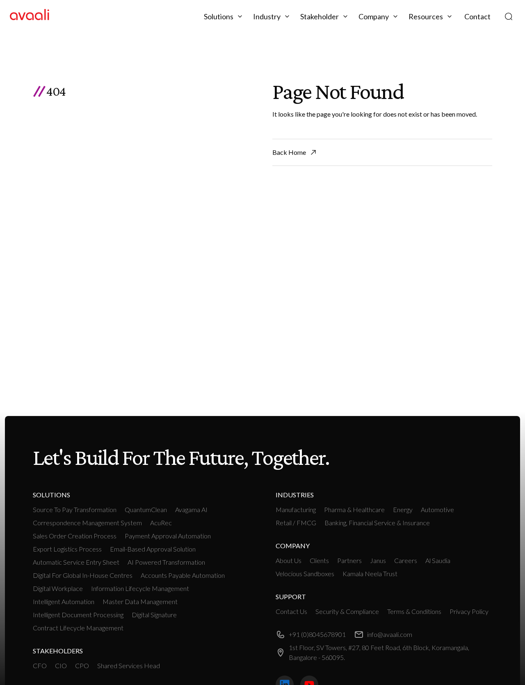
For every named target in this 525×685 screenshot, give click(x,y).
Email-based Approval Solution (153, 549)
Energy (403, 509)
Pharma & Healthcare (354, 509)
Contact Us (291, 611)
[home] (29, 16)
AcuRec (161, 522)
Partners (349, 560)
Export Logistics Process (67, 549)
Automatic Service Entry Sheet (76, 562)
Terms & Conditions (414, 611)
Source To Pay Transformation (74, 509)
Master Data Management (140, 601)
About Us (288, 560)
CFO (40, 665)
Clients (319, 560)
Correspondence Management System (87, 522)
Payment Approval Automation (168, 536)
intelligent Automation (63, 601)
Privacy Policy (469, 611)
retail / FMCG (296, 522)
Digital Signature (154, 614)
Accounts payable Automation (183, 575)
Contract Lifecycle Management (78, 628)
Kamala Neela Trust (369, 573)
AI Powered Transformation (166, 562)
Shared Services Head (128, 665)
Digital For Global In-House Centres (82, 575)
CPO (82, 665)
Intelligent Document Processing (78, 614)
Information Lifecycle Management (140, 588)
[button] (224, 16)
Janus (378, 560)
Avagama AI (191, 509)
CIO (61, 665)
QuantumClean (146, 509)
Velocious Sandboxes (305, 573)
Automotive (437, 509)
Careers (405, 560)
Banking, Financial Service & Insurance (377, 522)
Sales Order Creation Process (74, 536)
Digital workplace (58, 588)
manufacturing (296, 509)
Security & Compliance (347, 611)
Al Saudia (437, 560)
